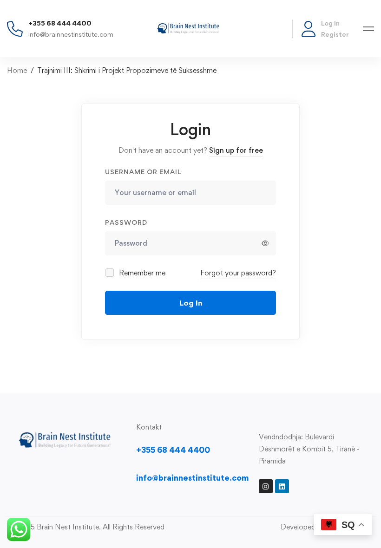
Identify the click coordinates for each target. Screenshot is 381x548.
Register (335, 34)
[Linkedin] (282, 486)
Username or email (143, 172)
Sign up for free (236, 150)
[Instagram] (266, 486)
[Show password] (265, 243)
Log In (330, 23)
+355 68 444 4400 (60, 23)
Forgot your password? (238, 272)
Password (126, 222)
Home (17, 70)
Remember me (141, 272)
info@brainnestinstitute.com (70, 34)
